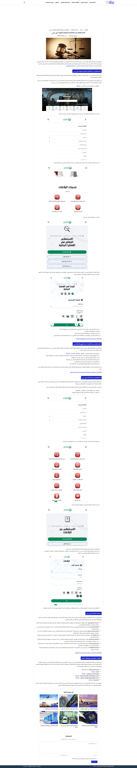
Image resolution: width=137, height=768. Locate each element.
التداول (57, 2)
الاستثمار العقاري (65, 2)
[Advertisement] (68, 16)
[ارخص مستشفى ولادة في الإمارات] (49, 717)
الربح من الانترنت (49, 2)
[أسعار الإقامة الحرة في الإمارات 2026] (88, 717)
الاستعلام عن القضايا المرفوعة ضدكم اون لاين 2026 (83, 372)
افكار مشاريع (84, 2)
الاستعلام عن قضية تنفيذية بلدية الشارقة (86, 653)
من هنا (78, 86)
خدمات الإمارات (94, 706)
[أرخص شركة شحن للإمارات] (49, 700)
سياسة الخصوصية (32, 766)
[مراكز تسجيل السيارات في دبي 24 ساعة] (68, 717)
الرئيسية (91, 2)
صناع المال (69, 66)
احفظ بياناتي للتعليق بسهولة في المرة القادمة (84, 759)
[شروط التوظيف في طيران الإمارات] (88, 700)
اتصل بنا (25, 766)
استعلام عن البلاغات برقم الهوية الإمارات (86, 339)
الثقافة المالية (75, 2)
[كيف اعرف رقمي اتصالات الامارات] (68, 700)
